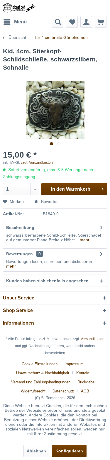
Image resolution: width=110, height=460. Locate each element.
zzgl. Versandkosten (37, 163)
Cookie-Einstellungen (39, 364)
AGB (85, 391)
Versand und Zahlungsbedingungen (40, 382)
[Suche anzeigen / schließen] (57, 22)
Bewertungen (19, 253)
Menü (20, 22)
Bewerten (49, 201)
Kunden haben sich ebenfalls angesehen (47, 280)
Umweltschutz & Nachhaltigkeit (42, 373)
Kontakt (82, 373)
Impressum (74, 364)
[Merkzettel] (72, 22)
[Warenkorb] (100, 22)
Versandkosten (92, 339)
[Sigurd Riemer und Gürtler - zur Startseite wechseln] (19, 8)
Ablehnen (36, 451)
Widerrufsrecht (33, 391)
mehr (84, 239)
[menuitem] (15, 22)
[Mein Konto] (86, 22)
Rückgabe (85, 382)
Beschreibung (20, 227)
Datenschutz (63, 391)
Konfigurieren (69, 451)
